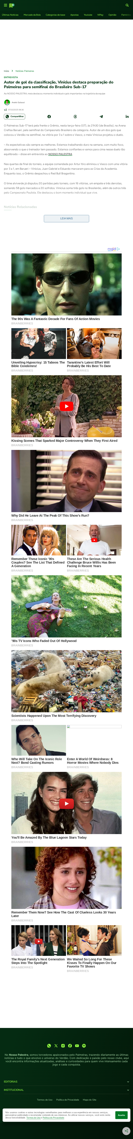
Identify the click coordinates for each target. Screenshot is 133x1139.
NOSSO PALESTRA (60, 154)
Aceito (121, 1115)
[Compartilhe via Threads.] (75, 117)
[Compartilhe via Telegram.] (101, 117)
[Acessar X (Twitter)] (56, 1046)
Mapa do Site (89, 1099)
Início (6, 71)
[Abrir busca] (127, 5)
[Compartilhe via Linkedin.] (127, 117)
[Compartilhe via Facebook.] (49, 117)
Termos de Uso (44, 1099)
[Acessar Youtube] (77, 1046)
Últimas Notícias (10, 14)
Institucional (14, 1090)
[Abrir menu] (5, 5)
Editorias (10, 1081)
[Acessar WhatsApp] (49, 1046)
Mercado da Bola (32, 14)
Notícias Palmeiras (25, 71)
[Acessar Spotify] (84, 1046)
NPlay (100, 14)
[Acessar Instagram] (63, 1046)
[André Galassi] (7, 102)
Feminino (126, 14)
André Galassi (18, 102)
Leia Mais (66, 218)
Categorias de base (55, 14)
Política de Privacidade (67, 1099)
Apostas (74, 14)
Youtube (88, 14)
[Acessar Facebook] (70, 1046)
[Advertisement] (66, 43)
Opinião (112, 14)
